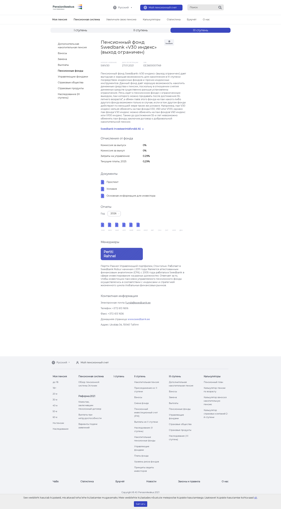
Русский (123, 7)
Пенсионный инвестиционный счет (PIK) (146, 412)
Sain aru (140, 504)
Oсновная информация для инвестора (131, 195)
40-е (55, 405)
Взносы (62, 53)
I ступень (80, 30)
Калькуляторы (151, 19)
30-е (55, 399)
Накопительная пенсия (146, 382)
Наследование (60, 429)
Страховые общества (70, 82)
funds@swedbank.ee (138, 302)
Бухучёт (191, 19)
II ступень (140, 30)
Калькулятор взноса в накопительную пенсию (215, 401)
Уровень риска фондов (146, 461)
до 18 (56, 382)
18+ (54, 388)
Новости (151, 481)
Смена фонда (141, 403)
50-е (55, 411)
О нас (206, 19)
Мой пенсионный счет (163, 7)
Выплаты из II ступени (146, 422)
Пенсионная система (87, 19)
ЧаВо (56, 481)
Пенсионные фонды (70, 70)
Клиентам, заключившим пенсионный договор (89, 405)
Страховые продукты (71, 88)
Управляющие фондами (73, 76)
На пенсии (58, 423)
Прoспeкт (113, 182)
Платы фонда (141, 455)
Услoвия (112, 188)
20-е (55, 394)
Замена (62, 59)
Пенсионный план (213, 382)
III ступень (200, 30)
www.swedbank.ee (139, 319)
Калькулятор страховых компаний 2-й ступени (216, 414)
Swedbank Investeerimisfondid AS (121, 128)
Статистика (173, 19)
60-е (55, 417)
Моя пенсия (59, 19)
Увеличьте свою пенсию (121, 19)
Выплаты (63, 65)
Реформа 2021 (86, 396)
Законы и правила (189, 481)
